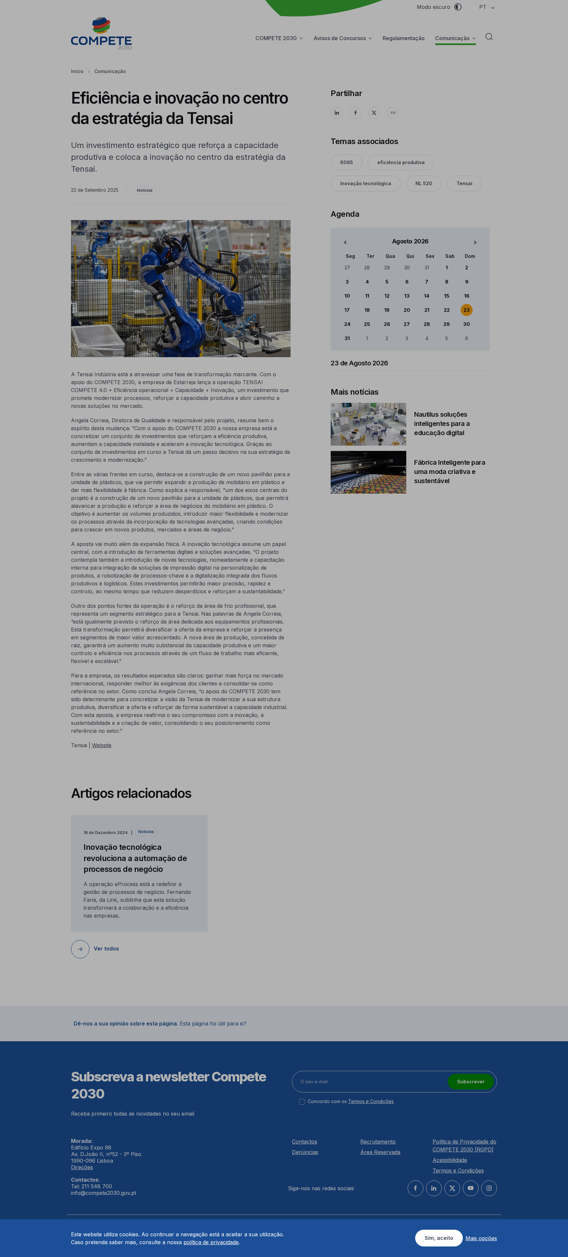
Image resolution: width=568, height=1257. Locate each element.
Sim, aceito (439, 1238)
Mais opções (481, 1238)
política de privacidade (211, 1242)
